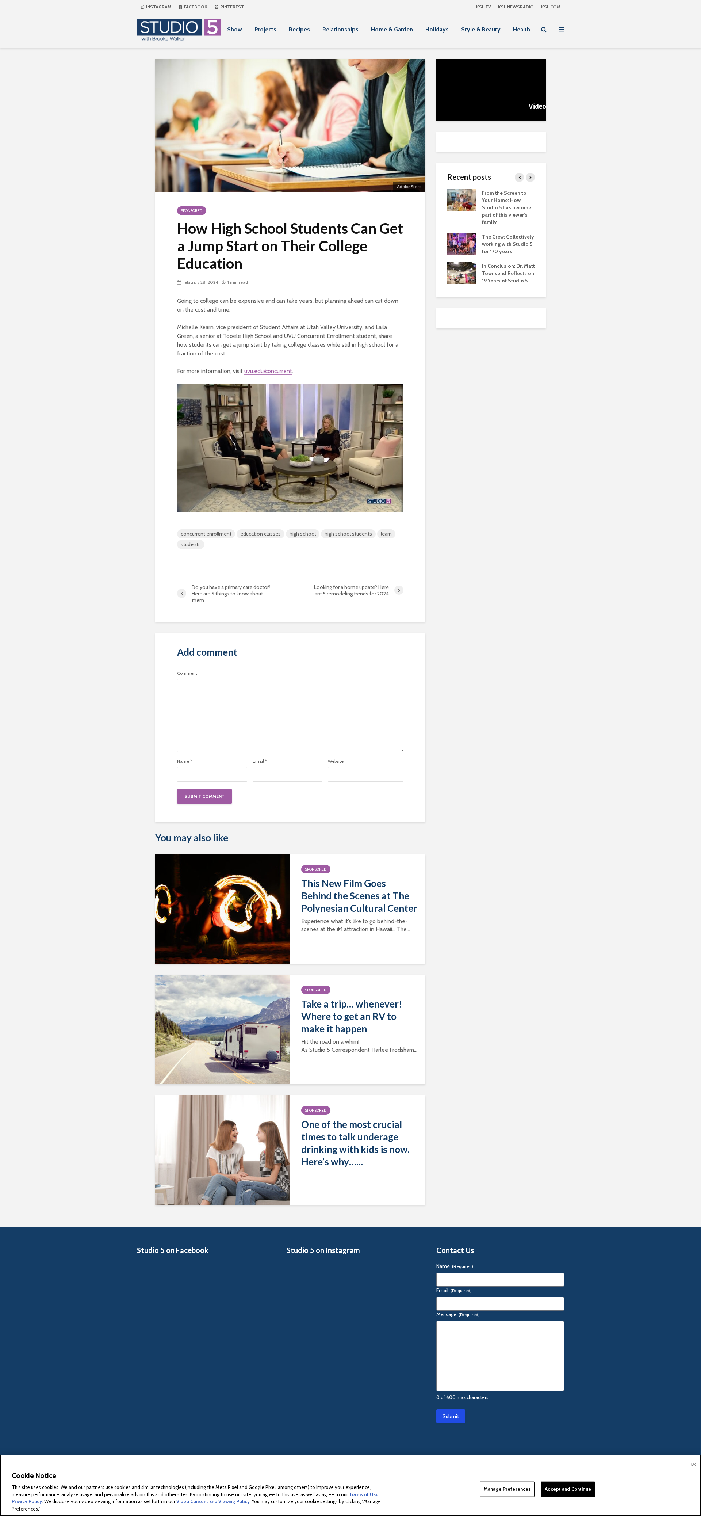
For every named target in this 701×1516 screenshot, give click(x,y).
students (191, 544)
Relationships (340, 29)
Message (458, 1314)
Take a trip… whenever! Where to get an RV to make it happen (351, 1016)
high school (303, 533)
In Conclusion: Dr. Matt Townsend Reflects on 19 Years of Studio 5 (508, 273)
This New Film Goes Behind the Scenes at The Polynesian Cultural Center (359, 895)
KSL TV (483, 6)
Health (521, 29)
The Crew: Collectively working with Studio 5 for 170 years (508, 244)
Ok (693, 1464)
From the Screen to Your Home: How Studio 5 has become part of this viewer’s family (506, 207)
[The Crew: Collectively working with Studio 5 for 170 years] (461, 243)
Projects (265, 29)
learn (386, 533)
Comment (187, 673)
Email (260, 761)
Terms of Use (364, 1494)
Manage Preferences (507, 1489)
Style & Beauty (481, 29)
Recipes (299, 29)
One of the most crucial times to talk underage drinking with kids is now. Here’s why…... (355, 1143)
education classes (260, 533)
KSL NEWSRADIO (516, 6)
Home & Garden (392, 29)
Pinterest (231, 6)
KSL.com (550, 6)
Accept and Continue (568, 1489)
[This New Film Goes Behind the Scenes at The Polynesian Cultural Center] (222, 908)
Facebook (195, 6)
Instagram (158, 6)
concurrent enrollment (206, 533)
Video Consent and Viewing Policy (213, 1501)
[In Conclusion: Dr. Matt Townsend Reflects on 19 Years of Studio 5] (461, 272)
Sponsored (191, 210)
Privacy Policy (27, 1501)
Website (336, 761)
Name (184, 761)
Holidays (437, 29)
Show (234, 29)
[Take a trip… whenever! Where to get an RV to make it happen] (222, 1028)
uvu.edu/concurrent (268, 370)
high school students (348, 533)
